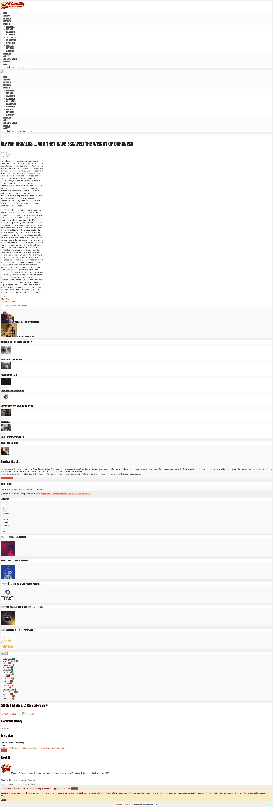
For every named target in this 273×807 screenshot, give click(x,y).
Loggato (14, 489)
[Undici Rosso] (6, 415)
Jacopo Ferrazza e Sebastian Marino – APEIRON (17, 406)
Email (3, 745)
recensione (10, 301)
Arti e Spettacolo (10, 59)
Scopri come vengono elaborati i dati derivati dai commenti (66, 493)
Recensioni (7, 21)
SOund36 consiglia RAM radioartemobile (18, 630)
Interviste (7, 18)
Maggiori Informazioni (61, 788)
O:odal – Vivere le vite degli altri (12, 437)
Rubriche (6, 23)
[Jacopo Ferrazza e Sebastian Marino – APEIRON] (6, 399)
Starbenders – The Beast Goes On (12, 390)
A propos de (10, 34)
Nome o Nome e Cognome (12, 742)
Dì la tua (4, 152)
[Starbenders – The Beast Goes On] (6, 384)
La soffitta (10, 42)
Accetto (74, 789)
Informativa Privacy (5, 728)
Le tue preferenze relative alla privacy (142, 804)
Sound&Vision (11, 40)
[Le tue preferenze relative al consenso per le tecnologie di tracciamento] (270, 804)
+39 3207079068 (8, 714)
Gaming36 (10, 48)
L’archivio (10, 51)
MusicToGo (10, 45)
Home (5, 13)
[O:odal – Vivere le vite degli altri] (6, 430)
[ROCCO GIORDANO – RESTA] (6, 368)
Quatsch (6, 61)
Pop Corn (9, 29)
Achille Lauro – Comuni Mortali (12, 359)
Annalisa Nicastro (9, 154)
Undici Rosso (5, 421)
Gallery (6, 56)
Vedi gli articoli (7, 478)
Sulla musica (11, 37)
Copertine (7, 53)
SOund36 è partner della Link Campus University (21, 583)
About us (6, 15)
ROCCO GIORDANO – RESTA (9, 375)
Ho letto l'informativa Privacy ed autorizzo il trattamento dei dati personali (33, 748)
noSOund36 (10, 26)
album (3, 301)
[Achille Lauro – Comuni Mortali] (6, 353)
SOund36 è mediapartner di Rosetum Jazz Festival (22, 606)
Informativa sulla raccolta (123, 804)
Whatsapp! (29, 714)
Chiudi (3, 799)
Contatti (6, 64)
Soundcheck (10, 32)
